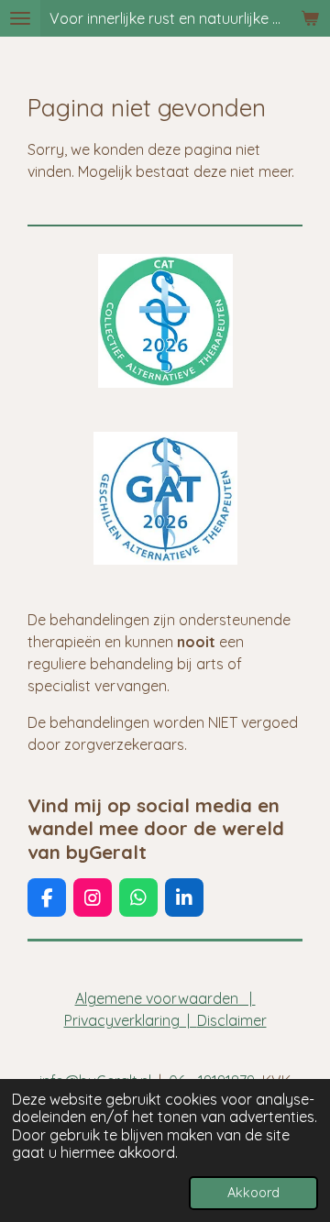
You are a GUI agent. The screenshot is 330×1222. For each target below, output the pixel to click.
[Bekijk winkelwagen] (310, 18)
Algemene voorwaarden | (165, 998)
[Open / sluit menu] (20, 18)
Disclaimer (232, 1020)
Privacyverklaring (122, 1020)
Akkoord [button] (253, 1192)
